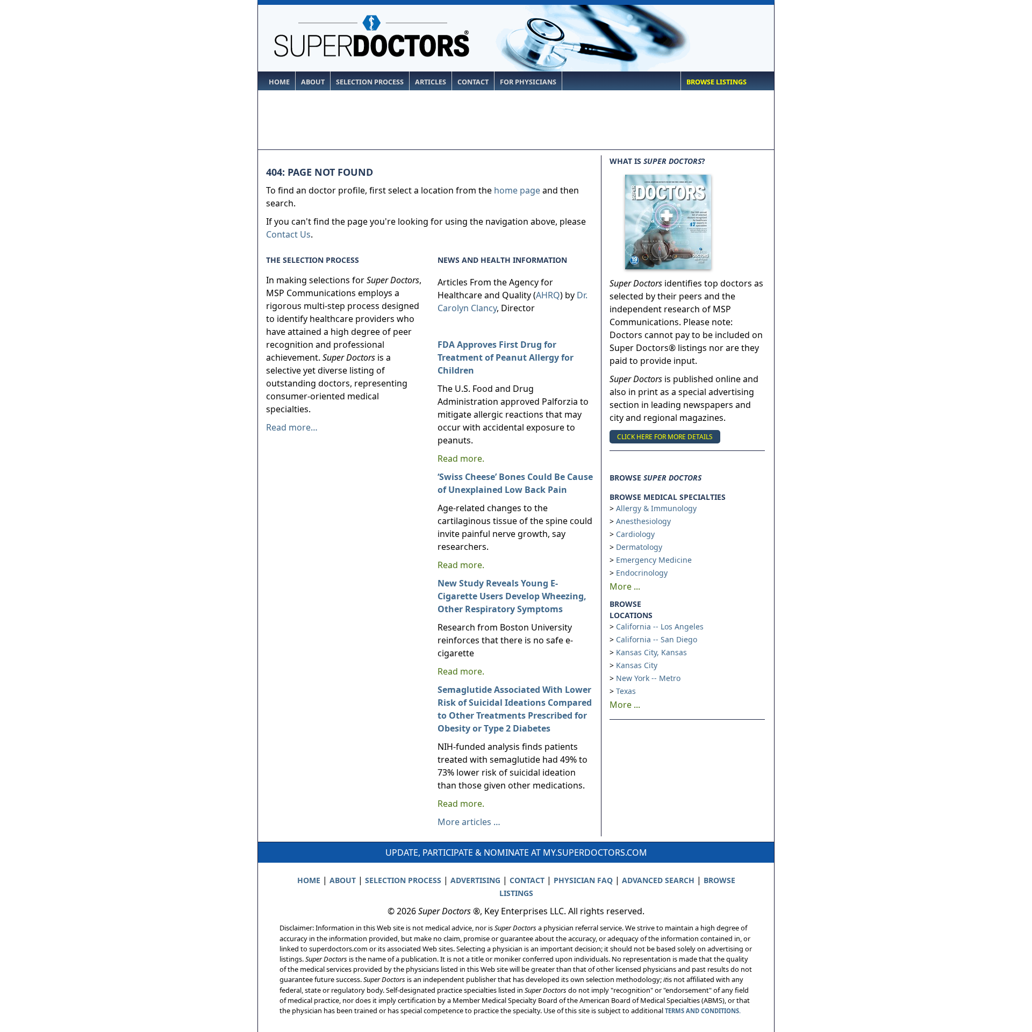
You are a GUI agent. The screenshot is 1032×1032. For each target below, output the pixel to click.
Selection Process (370, 82)
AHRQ (548, 295)
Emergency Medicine (654, 560)
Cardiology (635, 534)
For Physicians (528, 82)
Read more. (461, 458)
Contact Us (288, 234)
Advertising (475, 880)
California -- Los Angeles (660, 626)
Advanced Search (658, 880)
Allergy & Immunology (656, 508)
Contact (473, 82)
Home (279, 82)
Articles (430, 82)
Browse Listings (716, 82)
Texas (626, 691)
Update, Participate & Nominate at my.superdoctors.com (516, 852)
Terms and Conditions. (703, 1011)
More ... (625, 586)
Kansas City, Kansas (651, 652)
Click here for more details (665, 436)
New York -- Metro (648, 678)
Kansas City (636, 665)
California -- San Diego (656, 639)
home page (517, 190)
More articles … (469, 822)
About (313, 82)
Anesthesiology (643, 521)
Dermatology (639, 547)
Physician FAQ (583, 880)
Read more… (292, 427)
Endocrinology (642, 573)
